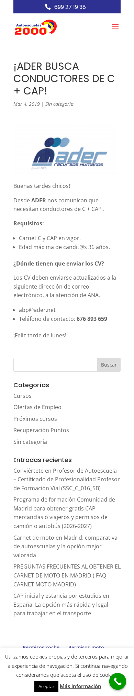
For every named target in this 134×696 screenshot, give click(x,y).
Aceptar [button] (46, 686)
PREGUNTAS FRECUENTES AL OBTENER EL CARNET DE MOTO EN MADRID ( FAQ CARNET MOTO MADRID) (67, 575)
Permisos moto (86, 647)
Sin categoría (59, 104)
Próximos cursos (35, 419)
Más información (80, 686)
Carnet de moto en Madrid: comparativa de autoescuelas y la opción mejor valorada (65, 546)
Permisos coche (41, 647)
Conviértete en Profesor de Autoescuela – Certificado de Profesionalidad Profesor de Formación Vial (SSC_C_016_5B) (66, 479)
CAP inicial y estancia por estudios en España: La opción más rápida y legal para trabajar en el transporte (61, 604)
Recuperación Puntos (41, 430)
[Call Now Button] (117, 681)
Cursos (22, 396)
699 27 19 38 (70, 7)
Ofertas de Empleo (37, 407)
